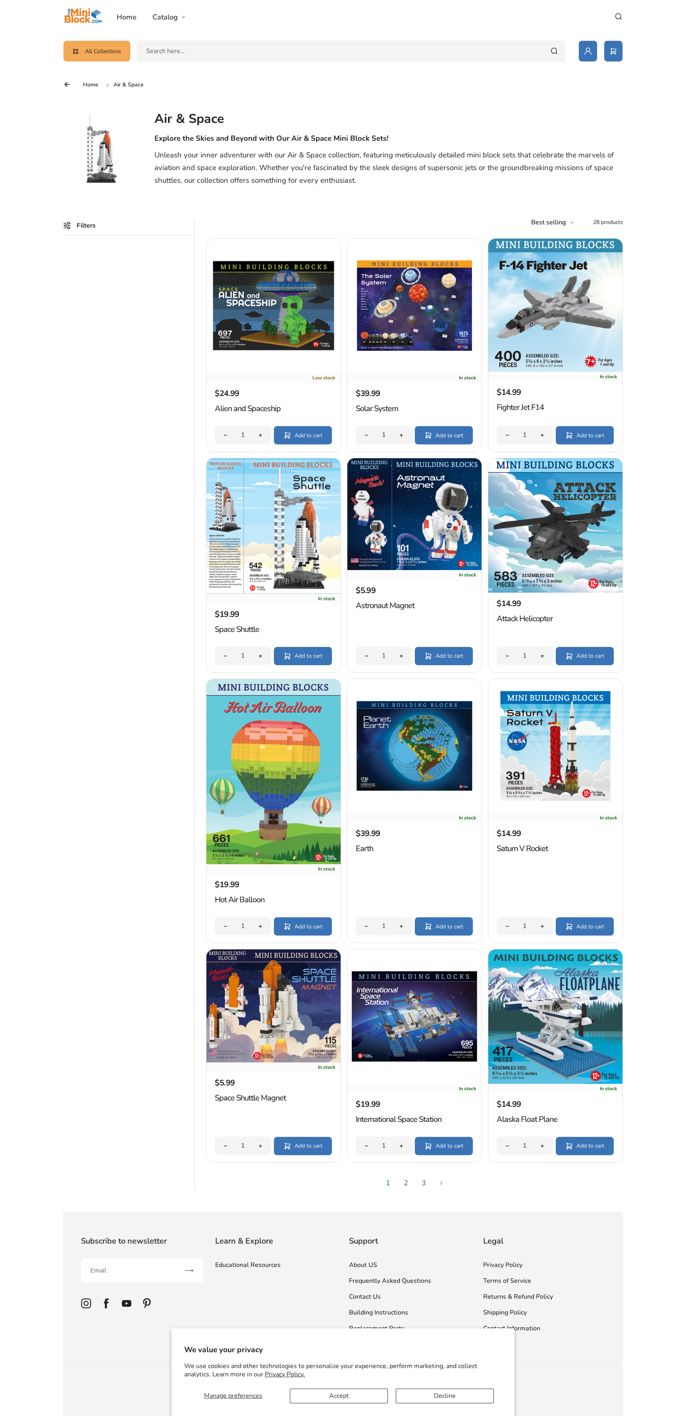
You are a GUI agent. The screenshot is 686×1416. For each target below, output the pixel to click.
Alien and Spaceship (248, 408)
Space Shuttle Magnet (250, 1098)
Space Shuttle (237, 629)
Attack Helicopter (525, 618)
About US (363, 1265)
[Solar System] (414, 371)
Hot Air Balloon (239, 899)
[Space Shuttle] (273, 591)
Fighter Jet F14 (520, 407)
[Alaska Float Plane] (555, 1081)
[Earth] (414, 811)
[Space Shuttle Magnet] (273, 1060)
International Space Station (398, 1119)
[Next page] (441, 1183)
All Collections (103, 51)
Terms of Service (507, 1280)
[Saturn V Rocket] (555, 811)
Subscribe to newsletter (124, 1241)
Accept (339, 1395)
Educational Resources (248, 1265)
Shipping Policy (505, 1312)
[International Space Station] (414, 1081)
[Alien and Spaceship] (273, 371)
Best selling (548, 222)
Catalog (165, 17)
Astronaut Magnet (385, 605)
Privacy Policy (502, 1265)
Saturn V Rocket (522, 848)
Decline (445, 1395)
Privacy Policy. (285, 1374)
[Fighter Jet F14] (555, 369)
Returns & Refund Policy (518, 1296)
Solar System (377, 408)
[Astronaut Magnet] (414, 568)
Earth (364, 848)
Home (127, 17)
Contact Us (365, 1296)
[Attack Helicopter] (555, 590)
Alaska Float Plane (527, 1119)
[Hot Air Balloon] (273, 862)
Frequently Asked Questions (390, 1280)
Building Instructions (378, 1312)
